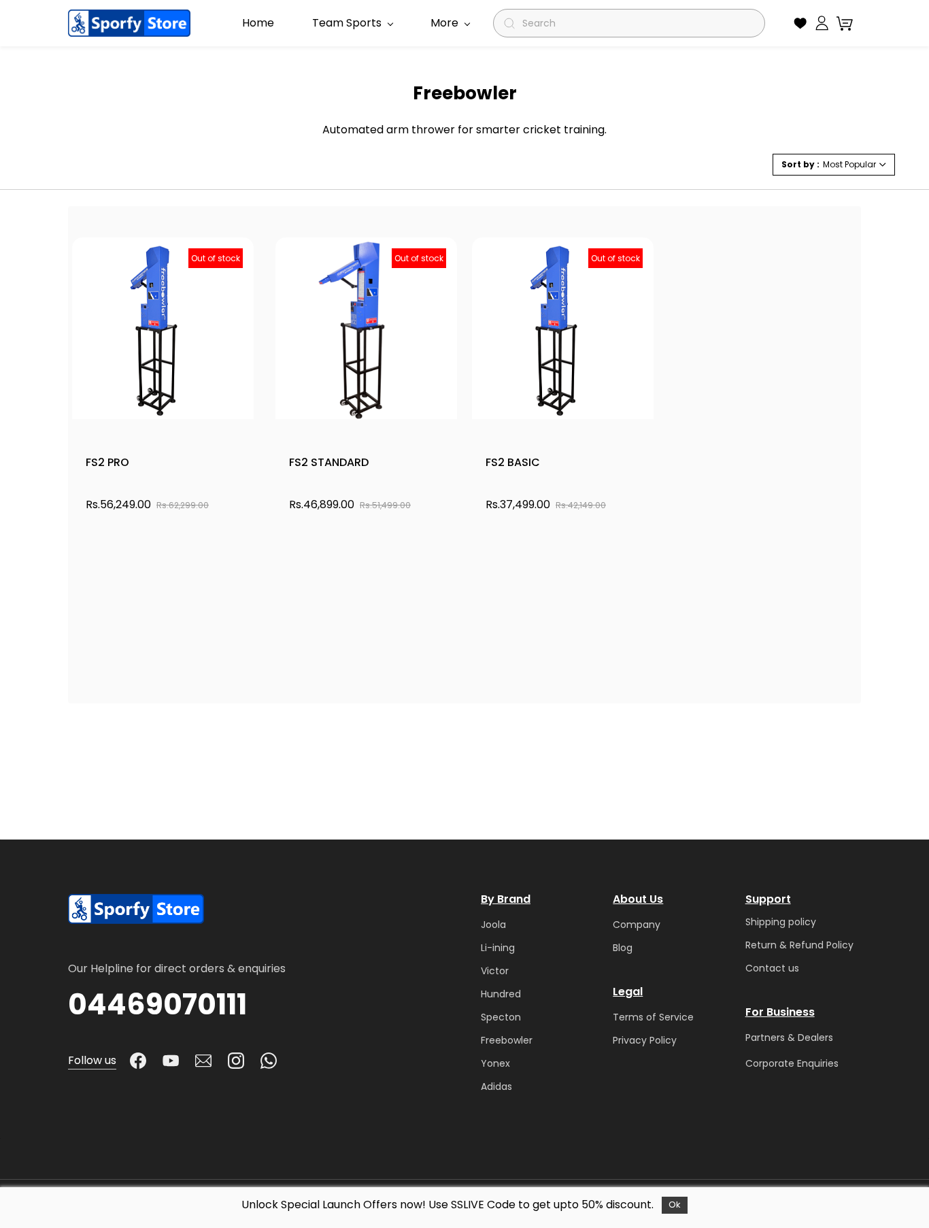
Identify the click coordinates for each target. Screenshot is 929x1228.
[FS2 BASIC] (563, 328)
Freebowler (507, 1040)
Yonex (495, 1063)
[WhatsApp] (268, 1060)
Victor (495, 971)
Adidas (496, 1086)
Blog (622, 948)
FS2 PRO (107, 462)
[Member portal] (821, 23)
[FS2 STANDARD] (366, 328)
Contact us (772, 968)
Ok (675, 1204)
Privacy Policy (645, 1040)
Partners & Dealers (789, 1037)
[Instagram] (236, 1060)
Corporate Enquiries (792, 1063)
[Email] (203, 1060)
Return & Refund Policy (799, 945)
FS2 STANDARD (329, 462)
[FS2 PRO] (163, 328)
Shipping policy (780, 922)
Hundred (501, 994)
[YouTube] (171, 1060)
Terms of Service (653, 1017)
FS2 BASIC (513, 462)
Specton (501, 1017)
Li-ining (498, 948)
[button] (800, 23)
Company (636, 924)
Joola (493, 924)
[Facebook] (138, 1060)
